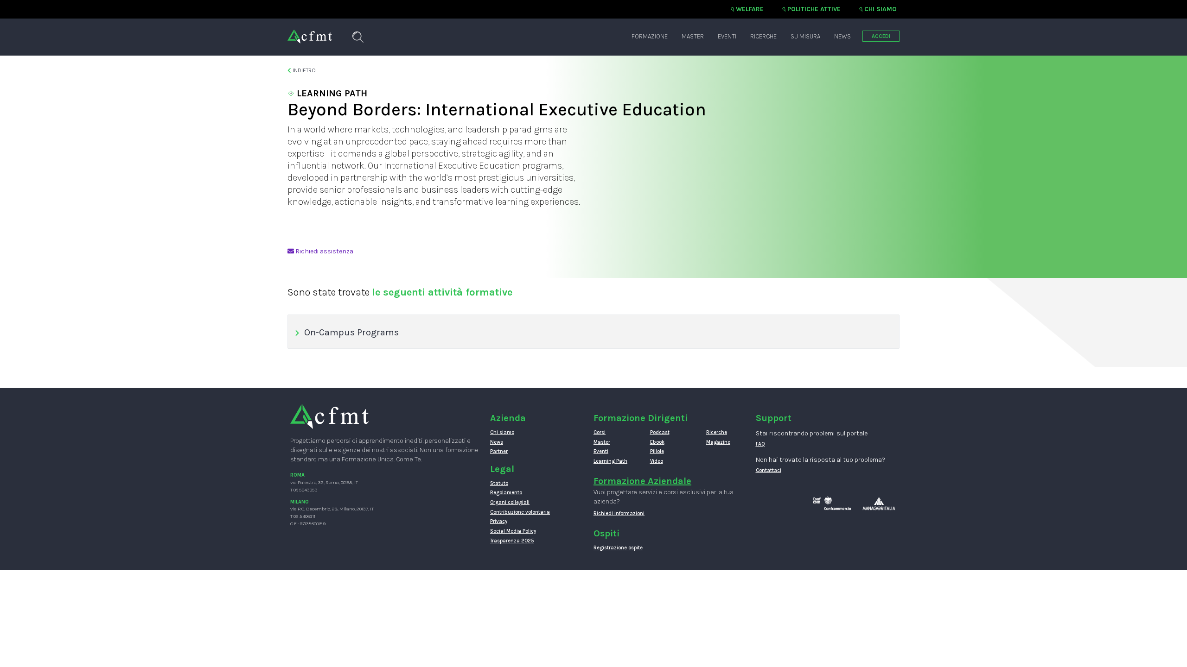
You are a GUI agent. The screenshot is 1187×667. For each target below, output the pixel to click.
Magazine (718, 442)
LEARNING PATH (330, 93)
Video (656, 461)
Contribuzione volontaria (520, 512)
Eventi (727, 36)
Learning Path (610, 461)
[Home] (309, 32)
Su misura (805, 36)
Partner (499, 451)
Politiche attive (814, 9)
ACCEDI (881, 36)
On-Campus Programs (351, 332)
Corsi (600, 432)
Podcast (660, 432)
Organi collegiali (510, 502)
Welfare (750, 9)
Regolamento (506, 493)
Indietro (303, 70)
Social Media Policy (513, 531)
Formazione (650, 36)
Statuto (499, 483)
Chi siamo (880, 9)
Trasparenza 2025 (512, 541)
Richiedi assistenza (323, 251)
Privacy (498, 521)
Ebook (657, 442)
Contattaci (768, 470)
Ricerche (763, 36)
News (842, 36)
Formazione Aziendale (642, 481)
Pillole (657, 451)
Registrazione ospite (618, 548)
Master (693, 36)
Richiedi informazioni (619, 513)
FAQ (760, 444)
